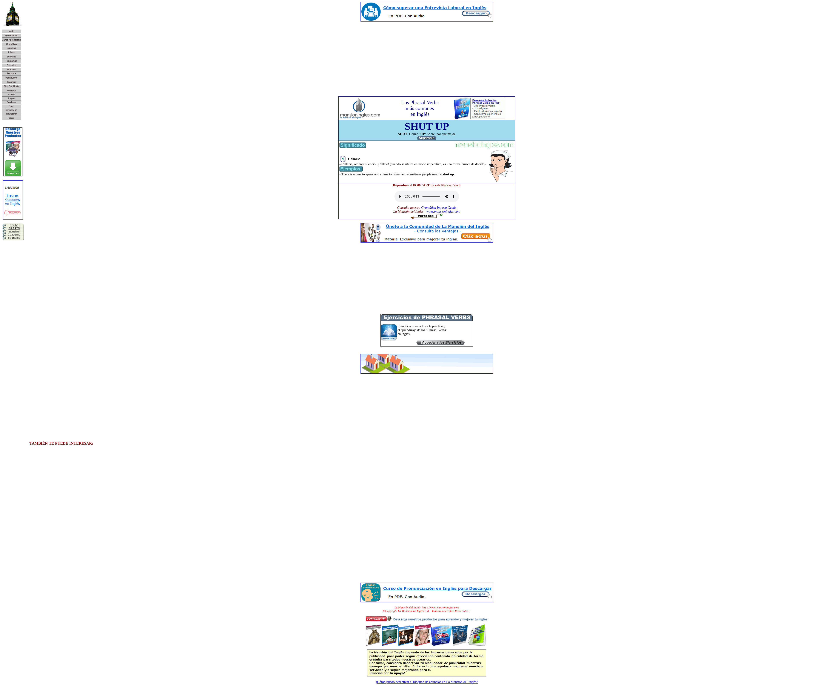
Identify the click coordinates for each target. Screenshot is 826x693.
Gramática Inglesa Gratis (438, 207)
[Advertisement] (427, 55)
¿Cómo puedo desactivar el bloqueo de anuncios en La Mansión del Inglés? (427, 682)
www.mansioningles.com (443, 211)
